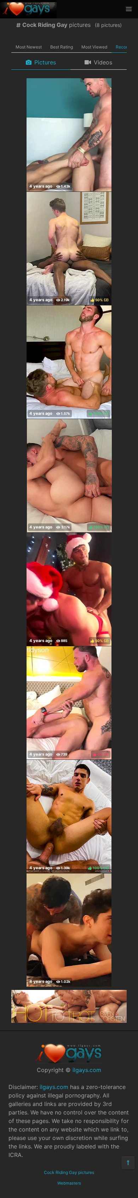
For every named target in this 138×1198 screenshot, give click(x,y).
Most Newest (29, 47)
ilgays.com (87, 1069)
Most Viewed (94, 47)
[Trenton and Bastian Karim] (69, 134)
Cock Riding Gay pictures (69, 1172)
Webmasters (69, 1183)
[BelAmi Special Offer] (69, 1020)
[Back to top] (128, 1163)
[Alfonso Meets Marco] (69, 930)
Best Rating (61, 47)
